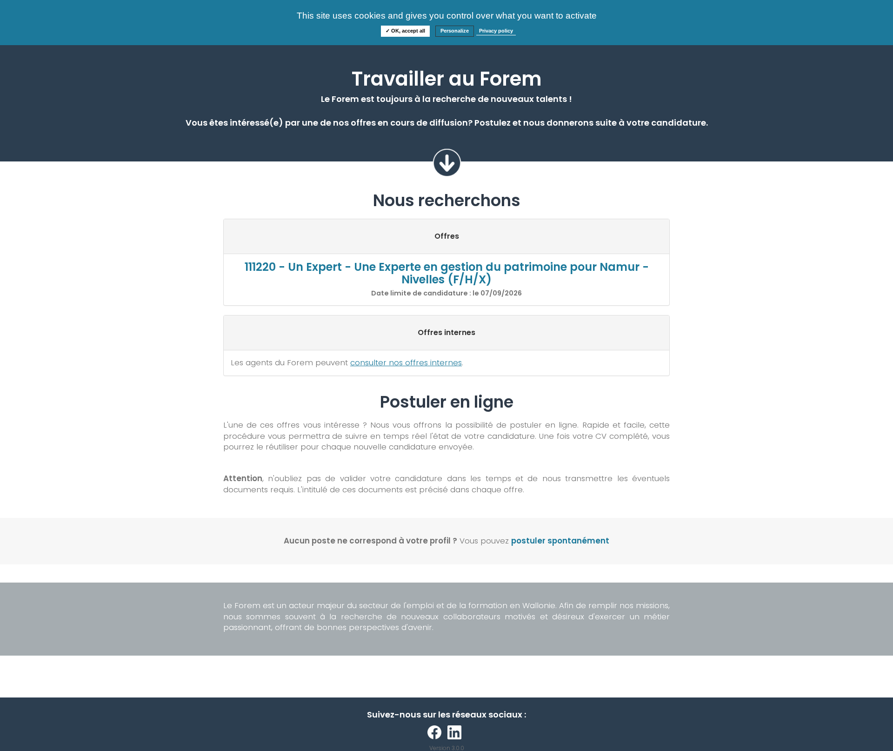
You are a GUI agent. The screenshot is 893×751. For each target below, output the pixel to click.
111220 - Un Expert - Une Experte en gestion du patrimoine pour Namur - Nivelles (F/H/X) (447, 273)
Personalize (454, 31)
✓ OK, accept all (405, 31)
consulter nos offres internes (406, 362)
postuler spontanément (560, 540)
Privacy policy (496, 31)
